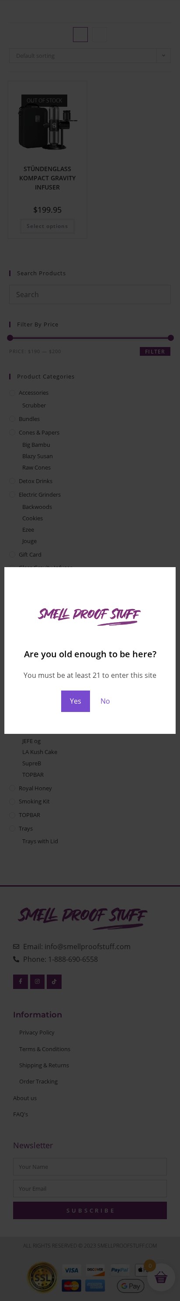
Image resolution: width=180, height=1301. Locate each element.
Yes (75, 701)
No (105, 701)
